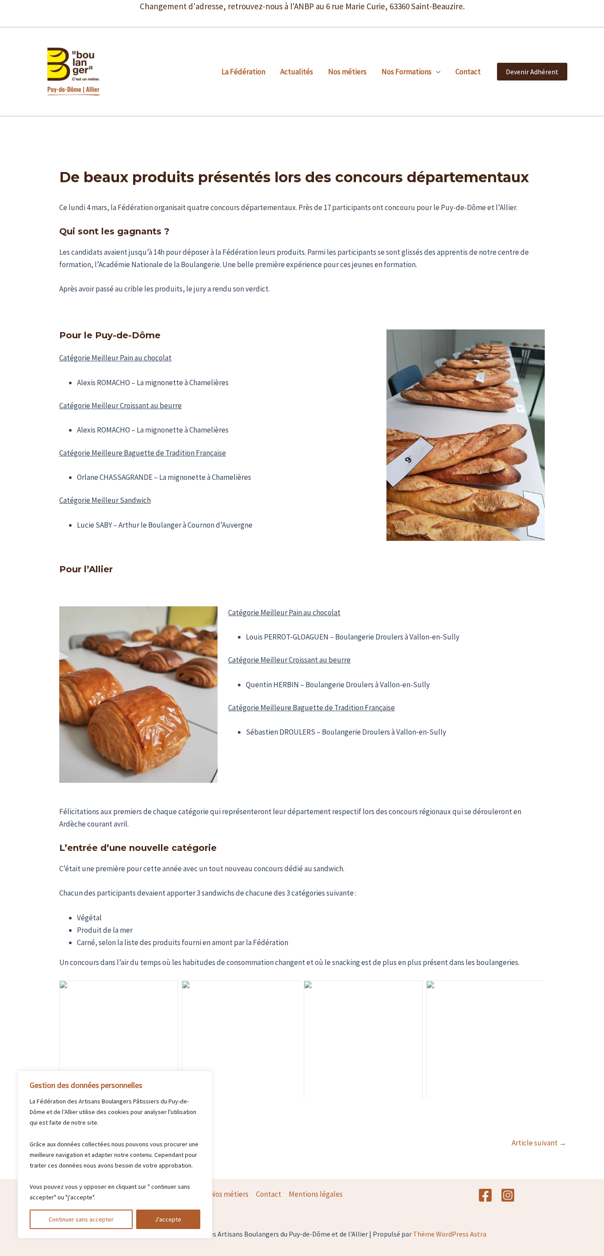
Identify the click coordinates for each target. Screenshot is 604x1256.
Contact (468, 72)
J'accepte (168, 1219)
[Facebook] (485, 1195)
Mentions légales (316, 1194)
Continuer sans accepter (81, 1219)
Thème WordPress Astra (449, 1233)
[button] (436, 71)
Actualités (296, 72)
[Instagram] (508, 1195)
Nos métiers (347, 72)
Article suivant (539, 1143)
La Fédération (243, 72)
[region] (115, 1154)
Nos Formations (407, 72)
